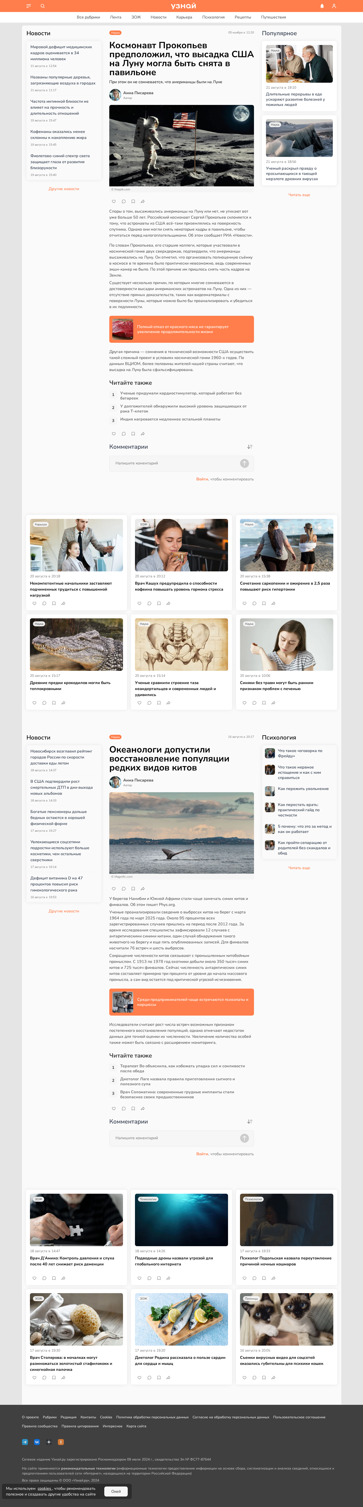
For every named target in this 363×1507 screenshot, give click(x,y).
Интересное (112, 1426)
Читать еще (299, 868)
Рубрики (50, 1417)
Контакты (88, 1417)
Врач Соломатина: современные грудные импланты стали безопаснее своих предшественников (177, 1095)
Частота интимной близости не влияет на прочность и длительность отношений (59, 107)
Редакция (69, 1417)
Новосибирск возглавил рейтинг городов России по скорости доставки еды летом (61, 757)
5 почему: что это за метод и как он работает (305, 829)
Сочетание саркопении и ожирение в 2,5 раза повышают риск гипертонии (285, 586)
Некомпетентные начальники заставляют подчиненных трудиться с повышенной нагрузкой (71, 589)
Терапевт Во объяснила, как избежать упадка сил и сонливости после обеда (182, 1069)
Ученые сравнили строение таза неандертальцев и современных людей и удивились (175, 689)
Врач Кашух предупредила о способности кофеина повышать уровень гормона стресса (179, 586)
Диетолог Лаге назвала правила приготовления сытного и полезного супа (177, 1082)
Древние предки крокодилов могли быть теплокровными (70, 686)
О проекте (30, 1417)
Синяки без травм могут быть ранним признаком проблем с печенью (276, 686)
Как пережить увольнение (303, 788)
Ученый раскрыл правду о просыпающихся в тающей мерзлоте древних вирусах (292, 173)
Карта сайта (136, 1426)
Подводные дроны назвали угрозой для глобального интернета (174, 1261)
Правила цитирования (80, 1426)
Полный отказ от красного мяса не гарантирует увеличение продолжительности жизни (183, 329)
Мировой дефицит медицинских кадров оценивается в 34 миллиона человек (61, 53)
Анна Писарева (138, 93)
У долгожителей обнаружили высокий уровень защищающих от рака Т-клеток (183, 409)
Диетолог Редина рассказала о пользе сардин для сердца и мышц (180, 1360)
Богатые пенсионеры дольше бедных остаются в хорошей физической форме (58, 817)
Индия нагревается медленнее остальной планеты (170, 419)
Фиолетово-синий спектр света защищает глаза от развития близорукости (60, 162)
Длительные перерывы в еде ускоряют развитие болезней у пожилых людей (295, 99)
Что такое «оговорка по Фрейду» (300, 753)
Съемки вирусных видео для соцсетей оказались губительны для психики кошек (281, 1360)
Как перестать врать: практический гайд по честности (299, 810)
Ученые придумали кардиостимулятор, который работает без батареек (181, 396)
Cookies (106, 1417)
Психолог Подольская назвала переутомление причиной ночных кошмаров (286, 1261)
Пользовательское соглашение (299, 1417)
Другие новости (64, 189)
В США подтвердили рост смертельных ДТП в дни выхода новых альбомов (61, 787)
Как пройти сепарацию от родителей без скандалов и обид (304, 848)
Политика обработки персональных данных (152, 1417)
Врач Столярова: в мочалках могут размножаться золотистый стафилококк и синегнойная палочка (71, 1363)
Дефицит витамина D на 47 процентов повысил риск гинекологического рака (56, 884)
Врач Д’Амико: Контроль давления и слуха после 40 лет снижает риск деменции (72, 1261)
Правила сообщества (40, 1426)
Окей (116, 1491)
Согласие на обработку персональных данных (231, 1417)
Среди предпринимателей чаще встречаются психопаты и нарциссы (192, 1002)
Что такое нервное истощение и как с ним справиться (299, 772)
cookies (45, 1488)
